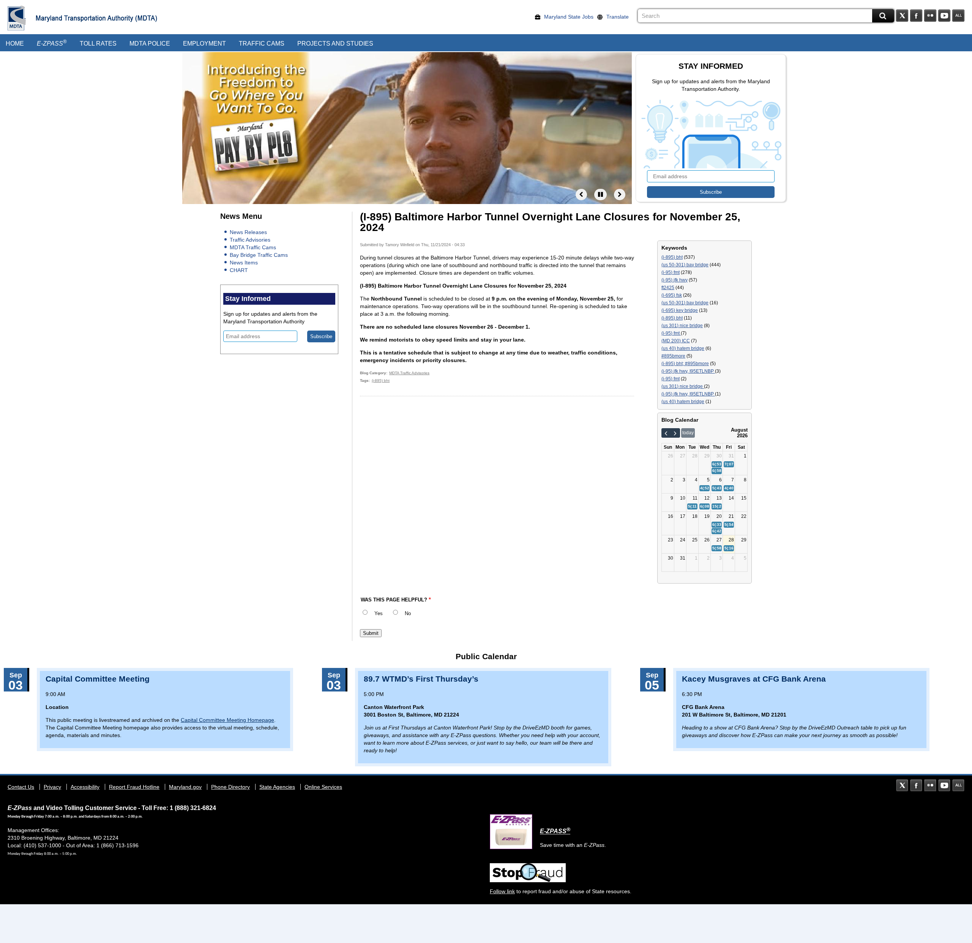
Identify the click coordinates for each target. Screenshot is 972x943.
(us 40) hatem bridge (682, 348)
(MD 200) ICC (675, 340)
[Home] (17, 18)
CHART (239, 270)
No (408, 613)
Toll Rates (98, 43)
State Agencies (277, 787)
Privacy (52, 787)
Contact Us (21, 787)
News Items (244, 262)
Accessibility (85, 787)
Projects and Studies (335, 43)
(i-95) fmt (670, 272)
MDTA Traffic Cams (253, 247)
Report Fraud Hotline (134, 787)
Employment (204, 43)
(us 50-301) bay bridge (684, 264)
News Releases (248, 232)
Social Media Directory (958, 15)
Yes (378, 613)
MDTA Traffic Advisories (409, 373)
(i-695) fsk (671, 295)
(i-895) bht (381, 380)
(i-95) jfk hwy (674, 280)
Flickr (930, 15)
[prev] (666, 433)
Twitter (902, 15)
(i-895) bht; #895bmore (685, 363)
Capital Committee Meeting (98, 678)
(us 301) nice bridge (682, 325)
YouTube (944, 15)
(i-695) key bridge (679, 310)
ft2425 (667, 287)
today (688, 432)
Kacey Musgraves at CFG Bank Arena (754, 678)
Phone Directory (230, 787)
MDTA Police (149, 43)
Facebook (916, 15)
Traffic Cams (261, 43)
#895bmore (673, 356)
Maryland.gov (185, 787)
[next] (675, 433)
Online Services (323, 787)
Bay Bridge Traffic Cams (259, 255)
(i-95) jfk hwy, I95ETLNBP (688, 371)
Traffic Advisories (250, 240)
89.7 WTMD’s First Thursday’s (421, 678)
